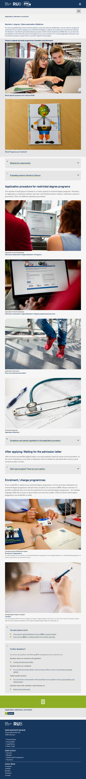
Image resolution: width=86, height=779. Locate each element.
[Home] (12, 4)
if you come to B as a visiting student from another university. (34, 637)
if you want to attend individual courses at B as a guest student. (34, 634)
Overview (43, 706)
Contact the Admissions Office (23, 662)
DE (79, 11)
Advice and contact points (21, 689)
